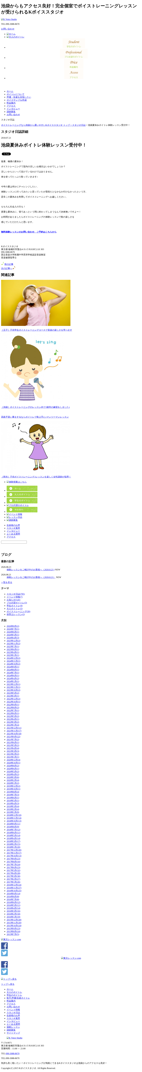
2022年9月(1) (13, 704)
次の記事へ (6, 268)
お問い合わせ (7, 29)
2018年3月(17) (13, 841)
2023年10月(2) (13, 690)
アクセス (11, 106)
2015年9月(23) (13, 928)
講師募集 (11, 111)
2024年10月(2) (13, 664)
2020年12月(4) (13, 760)
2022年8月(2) (13, 707)
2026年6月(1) (13, 632)
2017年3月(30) (13, 876)
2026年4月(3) (13, 638)
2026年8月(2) (13, 626)
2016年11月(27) (14, 888)
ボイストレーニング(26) (18, 611)
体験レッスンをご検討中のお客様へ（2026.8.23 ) (30, 569)
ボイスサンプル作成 (17, 100)
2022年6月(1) (13, 713)
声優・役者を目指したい (19, 97)
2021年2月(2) (13, 754)
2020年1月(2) (13, 783)
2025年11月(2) (13, 643)
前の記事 (8, 264)
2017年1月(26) (13, 882)
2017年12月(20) (14, 850)
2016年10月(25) (14, 891)
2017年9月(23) (13, 859)
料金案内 (11, 103)
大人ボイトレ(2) (14, 608)
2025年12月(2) (13, 640)
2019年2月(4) (13, 809)
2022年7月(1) (13, 710)
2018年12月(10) (14, 815)
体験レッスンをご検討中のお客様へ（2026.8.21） (31, 577)
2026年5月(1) (13, 635)
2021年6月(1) (13, 742)
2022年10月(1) (13, 702)
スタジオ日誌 (79, 125)
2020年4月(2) (13, 774)
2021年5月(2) (13, 745)
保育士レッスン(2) (16, 614)
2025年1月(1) (13, 655)
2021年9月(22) (13, 736)
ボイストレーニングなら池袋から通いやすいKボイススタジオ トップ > (36, 125)
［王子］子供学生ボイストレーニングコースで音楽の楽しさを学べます (36, 330)
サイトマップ (13, 1033)
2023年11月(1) (13, 687)
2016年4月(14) (13, 908)
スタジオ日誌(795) (16, 594)
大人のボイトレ (14, 992)
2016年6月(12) (13, 902)
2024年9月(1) (13, 667)
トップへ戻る (7, 984)
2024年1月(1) (13, 681)
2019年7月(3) (13, 795)
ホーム (10, 91)
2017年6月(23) (13, 867)
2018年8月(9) (13, 827)
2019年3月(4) (13, 806)
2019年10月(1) (13, 789)
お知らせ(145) (13, 600)
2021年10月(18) (14, 734)
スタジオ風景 (13, 528)
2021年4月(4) (13, 748)
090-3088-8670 (12, 1053)
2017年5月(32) (13, 870)
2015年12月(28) (14, 920)
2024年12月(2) (13, 658)
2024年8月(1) (13, 670)
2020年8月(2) (13, 766)
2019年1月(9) (13, 812)
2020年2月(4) (13, 780)
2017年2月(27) (13, 879)
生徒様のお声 (13, 525)
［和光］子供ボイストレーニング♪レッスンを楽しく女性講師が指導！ (36, 477)
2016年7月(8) (13, 899)
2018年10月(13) (14, 821)
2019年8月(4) (13, 792)
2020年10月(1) (13, 763)
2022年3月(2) (13, 722)
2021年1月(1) (13, 757)
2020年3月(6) (13, 777)
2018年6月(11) (13, 832)
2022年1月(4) (13, 725)
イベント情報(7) (14, 597)
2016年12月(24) (14, 885)
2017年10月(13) (14, 856)
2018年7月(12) (13, 829)
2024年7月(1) (13, 672)
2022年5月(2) (13, 716)
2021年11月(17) (14, 731)
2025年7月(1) (13, 646)
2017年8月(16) (13, 861)
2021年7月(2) (13, 739)
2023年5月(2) (13, 693)
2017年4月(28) (13, 873)
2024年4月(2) (13, 678)
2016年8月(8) (13, 896)
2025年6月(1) (13, 649)
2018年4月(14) (13, 838)
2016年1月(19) (13, 917)
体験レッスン (13, 1027)
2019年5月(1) (13, 800)
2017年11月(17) (14, 853)
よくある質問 (13, 534)
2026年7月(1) (13, 629)
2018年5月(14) (13, 835)
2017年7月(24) (13, 864)
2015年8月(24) (13, 931)
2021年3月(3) (13, 751)
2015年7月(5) (13, 934)
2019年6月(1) (13, 797)
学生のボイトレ (14, 995)
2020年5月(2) (13, 771)
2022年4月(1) (13, 719)
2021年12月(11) (14, 728)
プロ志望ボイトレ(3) (17, 603)
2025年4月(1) (13, 652)
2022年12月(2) (13, 699)
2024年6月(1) (13, 675)
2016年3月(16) (13, 911)
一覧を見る (6, 582)
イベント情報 (13, 1009)
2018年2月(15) (13, 844)
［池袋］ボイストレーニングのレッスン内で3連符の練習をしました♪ (35, 407)
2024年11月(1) (13, 661)
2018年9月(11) (13, 824)
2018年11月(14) (14, 818)
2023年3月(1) (13, 696)
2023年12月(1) (13, 684)
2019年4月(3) (13, 803)
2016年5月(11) (13, 905)
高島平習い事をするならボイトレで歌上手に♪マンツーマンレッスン (35, 417)
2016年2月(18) (13, 914)
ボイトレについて (15, 94)
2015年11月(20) (14, 923)
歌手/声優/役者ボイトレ (18, 998)
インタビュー (13, 109)
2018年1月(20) (13, 847)
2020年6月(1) (13, 768)
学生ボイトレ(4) (14, 605)
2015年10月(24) (14, 925)
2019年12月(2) (13, 786)
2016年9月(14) (13, 893)
